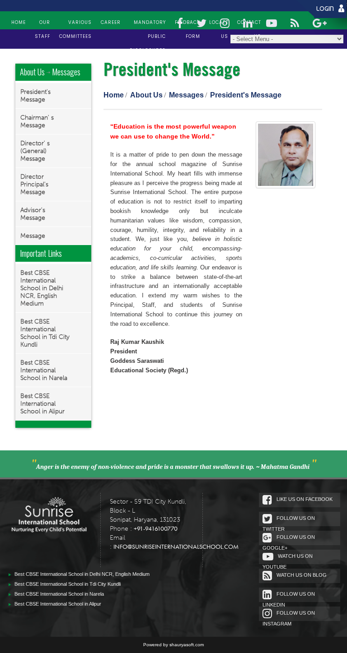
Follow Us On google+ (289, 539)
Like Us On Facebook (305, 499)
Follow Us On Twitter (289, 520)
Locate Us (218, 23)
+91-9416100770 (156, 528)
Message (32, 236)
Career (111, 22)
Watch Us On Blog (302, 575)
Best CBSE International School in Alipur (42, 403)
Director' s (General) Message (35, 150)
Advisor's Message (32, 214)
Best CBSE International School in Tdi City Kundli (45, 333)
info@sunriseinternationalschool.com (176, 546)
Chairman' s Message (37, 121)
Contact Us (249, 23)
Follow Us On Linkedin (289, 596)
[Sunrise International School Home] (49, 525)
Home (18, 22)
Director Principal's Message (34, 184)
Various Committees (75, 23)
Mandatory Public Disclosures (148, 23)
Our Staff (42, 23)
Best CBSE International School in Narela (43, 370)
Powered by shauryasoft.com (173, 644)
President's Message (35, 95)
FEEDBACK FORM (187, 23)
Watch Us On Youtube (288, 558)
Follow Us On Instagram (289, 615)
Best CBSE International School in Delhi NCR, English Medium (41, 288)
